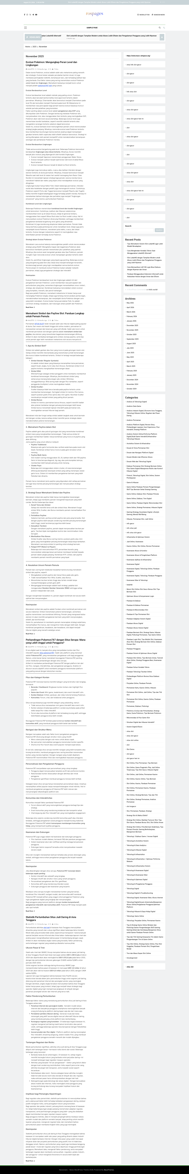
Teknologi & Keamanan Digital (138, 870)
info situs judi (132, 528)
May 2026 (130, 303)
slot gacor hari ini (133, 758)
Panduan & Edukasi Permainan (138, 605)
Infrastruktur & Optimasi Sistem (138, 537)
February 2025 (132, 371)
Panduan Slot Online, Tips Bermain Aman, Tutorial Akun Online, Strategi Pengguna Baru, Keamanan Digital (145, 660)
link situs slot (132, 92)
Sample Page (92, 28)
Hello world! (153, 290)
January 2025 (131, 375)
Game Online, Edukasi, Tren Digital (139, 499)
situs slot (130, 182)
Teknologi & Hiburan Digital (137, 850)
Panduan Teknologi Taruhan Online (139, 672)
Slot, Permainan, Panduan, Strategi (139, 811)
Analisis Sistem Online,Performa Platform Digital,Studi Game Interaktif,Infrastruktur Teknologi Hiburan (142, 436)
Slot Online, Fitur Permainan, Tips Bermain (142, 763)
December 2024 (132, 380)
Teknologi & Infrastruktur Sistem (138, 866)
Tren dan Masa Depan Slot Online (139, 953)
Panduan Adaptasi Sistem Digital (138, 619)
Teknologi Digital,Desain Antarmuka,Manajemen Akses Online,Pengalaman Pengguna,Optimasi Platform (144, 904)
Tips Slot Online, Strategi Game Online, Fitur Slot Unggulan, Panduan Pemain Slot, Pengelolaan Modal (144, 946)
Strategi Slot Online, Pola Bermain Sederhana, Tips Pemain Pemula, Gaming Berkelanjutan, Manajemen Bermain (145, 829)
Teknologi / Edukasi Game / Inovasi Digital (142, 836)
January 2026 (131, 321)
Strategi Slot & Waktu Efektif (137, 815)
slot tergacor (131, 806)
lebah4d (129, 585)
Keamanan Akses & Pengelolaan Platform (142, 555)
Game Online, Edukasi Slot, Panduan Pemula (143, 494)
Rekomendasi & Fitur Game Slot (138, 718)
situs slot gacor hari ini (135, 119)
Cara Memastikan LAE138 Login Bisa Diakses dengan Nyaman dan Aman (123, 2)
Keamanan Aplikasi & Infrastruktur (139, 560)
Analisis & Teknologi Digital (137, 402)
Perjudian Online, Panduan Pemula (139, 683)
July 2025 (130, 348)
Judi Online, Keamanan (135, 542)
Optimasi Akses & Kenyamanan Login (140, 596)
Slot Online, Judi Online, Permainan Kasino (142, 774)
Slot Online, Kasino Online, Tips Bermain (141, 779)
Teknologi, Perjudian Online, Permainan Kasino (143, 921)
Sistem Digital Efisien (134, 727)
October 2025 (131, 334)
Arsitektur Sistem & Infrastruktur (138, 444)
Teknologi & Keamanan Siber (137, 875)
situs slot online (132, 740)
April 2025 (130, 362)
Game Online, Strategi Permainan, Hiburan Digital (144, 507)
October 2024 (131, 389)
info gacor (130, 524)
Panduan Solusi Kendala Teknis (138, 667)
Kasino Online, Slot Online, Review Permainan (143, 546)
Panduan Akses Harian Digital (137, 628)
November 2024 (132, 384)
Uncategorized (132, 958)
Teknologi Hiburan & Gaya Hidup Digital (141, 912)
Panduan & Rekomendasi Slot (137, 610)
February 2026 (132, 316)
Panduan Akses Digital (135, 623)
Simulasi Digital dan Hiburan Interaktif (140, 722)
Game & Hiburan (132, 482)
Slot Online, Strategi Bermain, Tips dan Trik (142, 795)
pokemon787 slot (45, 86)
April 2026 (130, 307)
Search (128, 226)
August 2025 (131, 344)
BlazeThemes (109, 1170)
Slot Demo (130, 749)
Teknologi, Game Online (135, 916)
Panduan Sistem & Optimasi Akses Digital (142, 653)
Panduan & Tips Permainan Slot (138, 614)
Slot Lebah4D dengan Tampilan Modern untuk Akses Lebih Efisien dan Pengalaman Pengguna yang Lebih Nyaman (73, 36)
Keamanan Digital (133, 564)
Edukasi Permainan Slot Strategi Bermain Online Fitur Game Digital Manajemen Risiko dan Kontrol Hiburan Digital (145, 468)
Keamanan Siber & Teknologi (137, 580)
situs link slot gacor (134, 65)
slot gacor (130, 74)
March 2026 (131, 312)
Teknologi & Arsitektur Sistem (138, 841)
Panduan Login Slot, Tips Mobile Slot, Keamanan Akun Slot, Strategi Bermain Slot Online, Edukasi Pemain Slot (144, 641)
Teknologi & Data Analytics (136, 845)
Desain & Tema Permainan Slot (138, 448)
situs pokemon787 (47, 653)
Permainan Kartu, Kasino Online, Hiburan (141, 688)
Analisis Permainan (134, 420)
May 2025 (130, 357)
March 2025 (131, 366)
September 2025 (132, 339)
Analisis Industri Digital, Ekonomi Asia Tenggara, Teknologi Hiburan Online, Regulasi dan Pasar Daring (144, 413)
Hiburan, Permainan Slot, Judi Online (140, 519)
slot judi (47, 927)
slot (128, 128)
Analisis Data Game (134, 406)
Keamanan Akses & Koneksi (137, 551)
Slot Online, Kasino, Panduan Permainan (141, 783)
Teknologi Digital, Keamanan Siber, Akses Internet (145, 898)
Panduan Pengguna (133, 649)
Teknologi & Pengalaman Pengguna (139, 884)
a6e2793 (31, 69)
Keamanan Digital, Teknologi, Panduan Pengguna (144, 576)
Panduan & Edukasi (134, 601)
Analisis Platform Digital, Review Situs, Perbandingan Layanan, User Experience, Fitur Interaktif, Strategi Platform (143, 427)
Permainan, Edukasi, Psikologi (138, 706)
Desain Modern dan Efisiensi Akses (139, 457)
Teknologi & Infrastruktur (136, 854)
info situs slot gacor (134, 533)
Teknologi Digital (133, 889)
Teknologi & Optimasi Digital (137, 880)
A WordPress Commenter (136, 290)
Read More (29, 307)
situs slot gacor (132, 110)
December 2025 (132, 325)
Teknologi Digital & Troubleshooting (140, 893)
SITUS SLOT (39, 324)
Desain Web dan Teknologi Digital (139, 462)
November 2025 (132, 330)
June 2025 (130, 353)
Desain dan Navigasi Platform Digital (140, 453)
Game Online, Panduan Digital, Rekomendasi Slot (144, 503)
